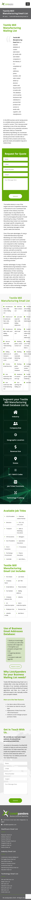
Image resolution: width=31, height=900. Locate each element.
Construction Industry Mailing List (9, 857)
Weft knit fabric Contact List (18, 309)
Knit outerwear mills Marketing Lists (7, 376)
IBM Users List (5, 890)
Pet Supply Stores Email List (8, 859)
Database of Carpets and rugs (18, 376)
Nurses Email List (5, 847)
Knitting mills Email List (18, 331)
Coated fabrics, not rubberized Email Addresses (27, 333)
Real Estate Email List (6, 861)
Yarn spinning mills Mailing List (18, 384)
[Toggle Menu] (27, 4)
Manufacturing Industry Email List (9, 867)
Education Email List (6, 869)
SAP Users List (5, 883)
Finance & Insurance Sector (8, 863)
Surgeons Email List (6, 845)
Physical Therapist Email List (8, 841)
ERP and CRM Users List (7, 879)
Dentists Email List (6, 837)
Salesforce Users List (6, 886)
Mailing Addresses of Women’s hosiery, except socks (7, 356)
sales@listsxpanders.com (9, 824)
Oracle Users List (5, 892)
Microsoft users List (6, 888)
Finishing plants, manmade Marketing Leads (18, 356)
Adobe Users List (5, 881)
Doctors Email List (6, 839)
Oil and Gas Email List (6, 865)
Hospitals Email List (6, 843)
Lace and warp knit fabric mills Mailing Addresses (18, 321)
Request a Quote (15, 666)
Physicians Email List (6, 835)
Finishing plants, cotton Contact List (18, 343)
